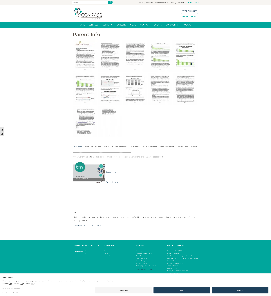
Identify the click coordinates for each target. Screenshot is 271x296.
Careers (121, 25)
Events (158, 25)
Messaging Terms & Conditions (146, 266)
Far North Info (112, 182)
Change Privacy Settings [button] (144, 269)
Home (82, 25)
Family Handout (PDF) (174, 251)
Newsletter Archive (110, 256)
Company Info (140, 251)
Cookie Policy (140, 261)
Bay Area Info (112, 172)
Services (93, 25)
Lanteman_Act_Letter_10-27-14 (87, 226)
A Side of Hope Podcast (175, 263)
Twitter (106, 253)
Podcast (188, 25)
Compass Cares (87, 13)
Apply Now (189, 16)
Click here (77, 147)
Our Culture (140, 256)
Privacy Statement (142, 258)
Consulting (172, 25)
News (133, 25)
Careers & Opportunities (144, 253)
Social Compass (172, 273)
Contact (145, 25)
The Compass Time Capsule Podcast (179, 256)
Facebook (107, 251)
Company (107, 25)
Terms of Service (141, 263)
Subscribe (79, 252)
